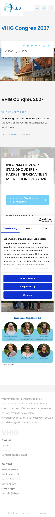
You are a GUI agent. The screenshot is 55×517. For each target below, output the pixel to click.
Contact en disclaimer (14, 455)
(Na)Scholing (8, 445)
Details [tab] (28, 228)
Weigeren (27, 295)
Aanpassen (26, 286)
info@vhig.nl (8, 488)
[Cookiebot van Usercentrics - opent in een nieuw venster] (39, 220)
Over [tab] (45, 228)
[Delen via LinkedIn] (36, 46)
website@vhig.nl (10, 493)
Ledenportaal (9, 450)
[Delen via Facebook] (24, 46)
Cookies (41, 513)
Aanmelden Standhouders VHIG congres (25, 199)
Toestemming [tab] (10, 228)
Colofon (27, 513)
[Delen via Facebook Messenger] (28, 46)
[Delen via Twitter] (32, 46)
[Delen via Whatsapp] (44, 46)
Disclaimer (12, 513)
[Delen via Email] (40, 46)
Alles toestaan (27, 278)
